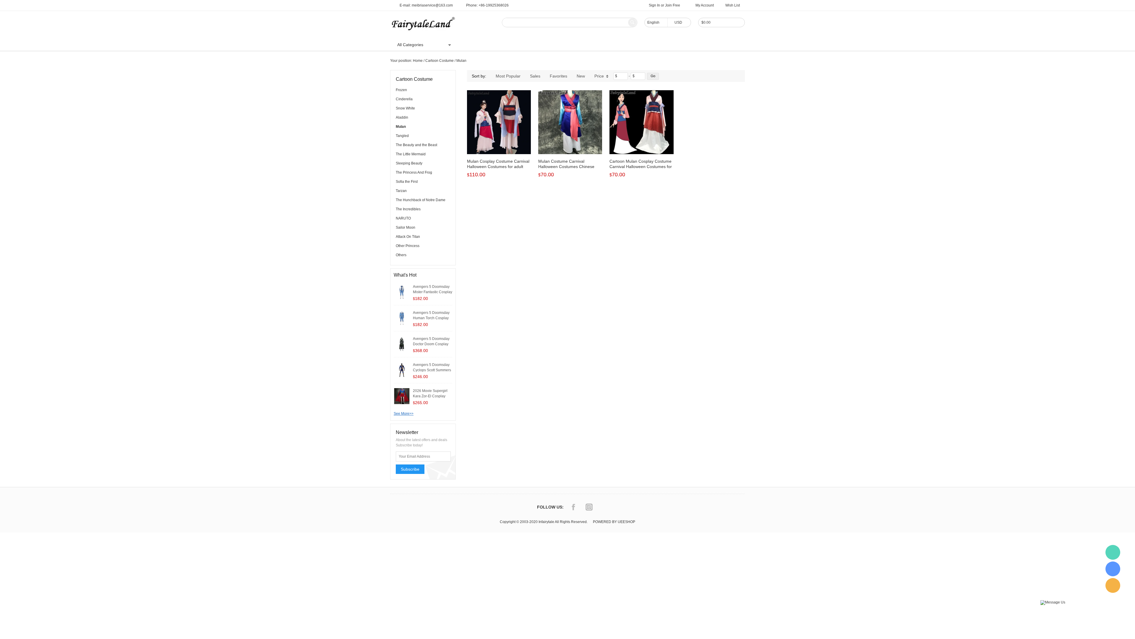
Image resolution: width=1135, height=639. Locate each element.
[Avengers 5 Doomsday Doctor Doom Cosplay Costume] (401, 344)
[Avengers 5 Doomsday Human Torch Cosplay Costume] (401, 318)
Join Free (672, 5)
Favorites (558, 76)
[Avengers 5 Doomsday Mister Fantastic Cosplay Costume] (401, 292)
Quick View (499, 141)
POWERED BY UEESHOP (614, 522)
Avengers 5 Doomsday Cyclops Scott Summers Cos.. (432, 370)
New (581, 76)
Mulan (461, 61)
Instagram (589, 507)
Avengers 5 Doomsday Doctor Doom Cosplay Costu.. (431, 344)
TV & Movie (549, 44)
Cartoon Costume (439, 61)
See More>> (404, 414)
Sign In (654, 5)
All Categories (410, 44)
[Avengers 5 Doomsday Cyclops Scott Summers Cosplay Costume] (401, 370)
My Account (704, 5)
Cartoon (522, 44)
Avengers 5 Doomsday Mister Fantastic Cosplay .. (432, 292)
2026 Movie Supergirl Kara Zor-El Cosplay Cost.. (430, 396)
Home (469, 44)
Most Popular (508, 76)
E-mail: (426, 5)
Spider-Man (579, 44)
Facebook (573, 507)
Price (599, 76)
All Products (495, 44)
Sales (535, 76)
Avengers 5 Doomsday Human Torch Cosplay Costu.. (431, 318)
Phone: (487, 5)
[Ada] (1112, 568)
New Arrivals (610, 44)
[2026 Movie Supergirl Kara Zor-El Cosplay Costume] (402, 396)
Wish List (732, 5)
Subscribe (410, 469)
